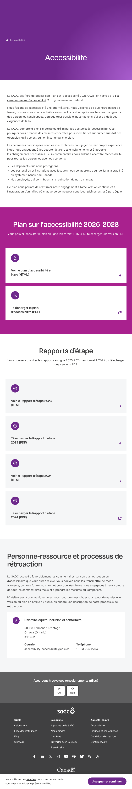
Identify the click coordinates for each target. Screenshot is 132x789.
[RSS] (97, 756)
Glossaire (19, 741)
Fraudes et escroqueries (104, 730)
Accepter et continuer (107, 781)
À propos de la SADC (62, 725)
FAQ (16, 736)
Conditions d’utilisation (103, 736)
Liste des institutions (25, 730)
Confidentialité (99, 741)
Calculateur (20, 725)
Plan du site (57, 747)
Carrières (56, 736)
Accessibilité (98, 725)
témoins (31, 779)
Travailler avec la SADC (64, 741)
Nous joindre (58, 730)
